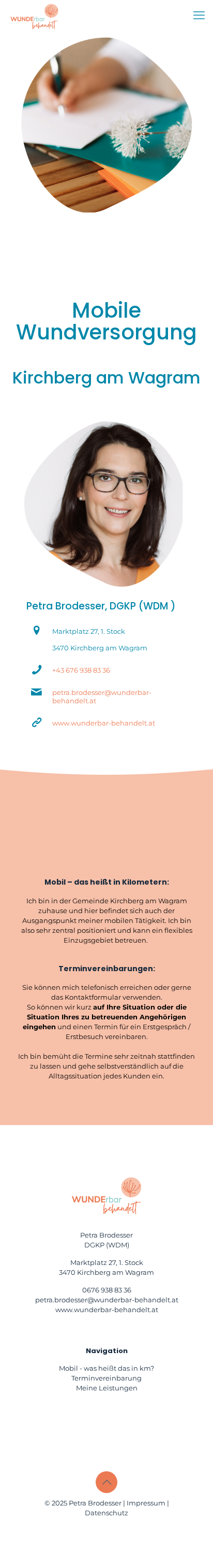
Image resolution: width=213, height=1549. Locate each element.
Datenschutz (106, 1513)
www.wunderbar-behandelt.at (103, 723)
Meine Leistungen (107, 1388)
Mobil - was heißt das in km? (106, 1368)
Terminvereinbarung (106, 1378)
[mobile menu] (199, 15)
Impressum (146, 1503)
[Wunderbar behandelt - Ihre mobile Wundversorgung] (34, 16)
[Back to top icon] (106, 1482)
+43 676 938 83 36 (81, 670)
